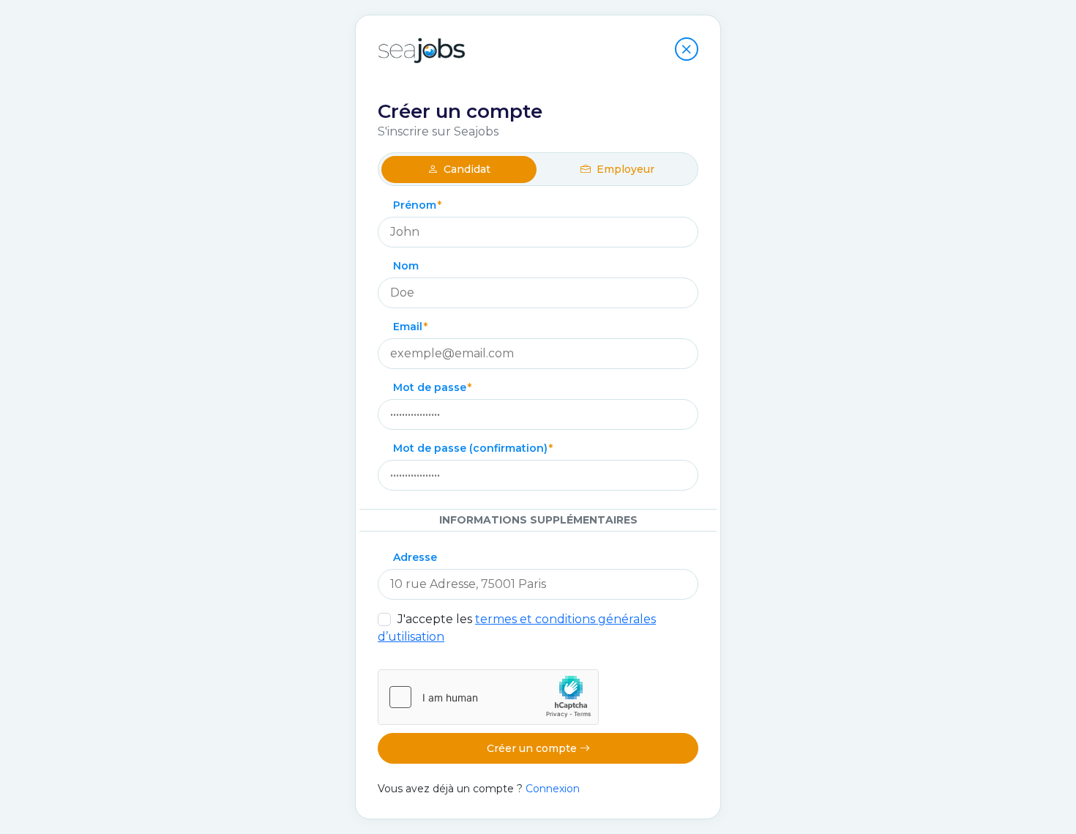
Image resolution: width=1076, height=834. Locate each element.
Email (407, 326)
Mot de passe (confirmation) (470, 448)
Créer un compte (533, 748)
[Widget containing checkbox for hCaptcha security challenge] (488, 697)
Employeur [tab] (624, 169)
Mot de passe (429, 387)
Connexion (553, 788)
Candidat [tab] (465, 169)
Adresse (415, 557)
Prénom (414, 205)
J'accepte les (517, 628)
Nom (406, 265)
